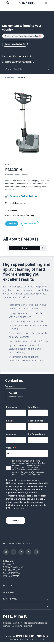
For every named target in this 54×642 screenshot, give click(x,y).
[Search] (7, 3)
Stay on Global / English (13, 44)
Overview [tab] (25, 248)
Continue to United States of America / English (21, 36)
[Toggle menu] (46, 3)
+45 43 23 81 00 (13, 570)
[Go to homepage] (26, 2)
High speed (9, 77)
